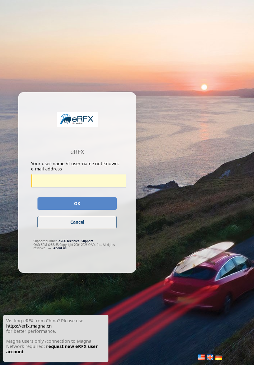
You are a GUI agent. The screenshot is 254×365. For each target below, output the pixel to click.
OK (77, 203)
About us (60, 248)
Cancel (77, 222)
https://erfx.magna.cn (29, 325)
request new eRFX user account (52, 348)
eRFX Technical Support (76, 241)
